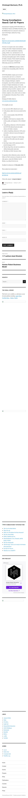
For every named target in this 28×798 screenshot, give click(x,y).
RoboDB (6, 732)
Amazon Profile (7, 718)
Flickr (5, 720)
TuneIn (15, 298)
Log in (5, 750)
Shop (3, 776)
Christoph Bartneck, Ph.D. (12, 5)
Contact (4, 766)
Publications (5, 780)
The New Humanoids (8, 542)
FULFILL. (6, 722)
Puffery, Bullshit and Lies (9, 536)
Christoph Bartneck (8, 182)
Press (3, 790)
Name (4, 223)
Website (4, 237)
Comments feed (7, 754)
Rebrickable (6, 730)
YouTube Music (5, 298)
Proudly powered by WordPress (20, 795)
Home (3, 762)
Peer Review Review (8, 548)
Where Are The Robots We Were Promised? (14, 532)
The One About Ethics (9, 534)
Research (4, 184)
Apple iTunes (18, 296)
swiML (5, 736)
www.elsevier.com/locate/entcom (9, 101)
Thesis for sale (7, 530)
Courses (4, 783)
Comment (5, 201)
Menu (4, 9)
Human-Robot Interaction (15, 525)
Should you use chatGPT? (9, 550)
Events (4, 769)
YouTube (6, 738)
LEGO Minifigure (8, 728)
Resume (4, 787)
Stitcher (12, 298)
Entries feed (6, 752)
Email (4, 230)
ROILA (5, 734)
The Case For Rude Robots (10, 528)
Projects (4, 773)
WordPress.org (7, 756)
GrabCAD (6, 724)
